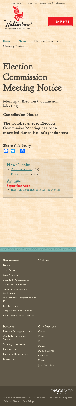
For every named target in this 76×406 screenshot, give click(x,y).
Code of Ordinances (15, 284)
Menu (63, 22)
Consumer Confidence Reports (53, 397)
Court (42, 331)
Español (60, 2)
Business (8, 326)
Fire (40, 341)
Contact (32, 2)
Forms (42, 360)
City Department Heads (17, 310)
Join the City (18, 2)
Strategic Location (14, 344)
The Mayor (10, 270)
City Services (47, 326)
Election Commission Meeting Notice (36, 189)
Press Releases (20, 174)
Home (7, 41)
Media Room (12, 401)
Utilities (43, 355)
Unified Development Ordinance (16, 291)
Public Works (46, 351)
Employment (46, 2)
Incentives (9, 359)
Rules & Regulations (16, 354)
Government (11, 260)
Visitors (43, 260)
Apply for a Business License (15, 337)
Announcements (21, 169)
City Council (11, 275)
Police (42, 346)
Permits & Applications (17, 331)
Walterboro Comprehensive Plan (20, 299)
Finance (42, 336)
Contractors (10, 349)
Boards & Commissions (17, 280)
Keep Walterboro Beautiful (19, 315)
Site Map (28, 401)
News (22, 41)
